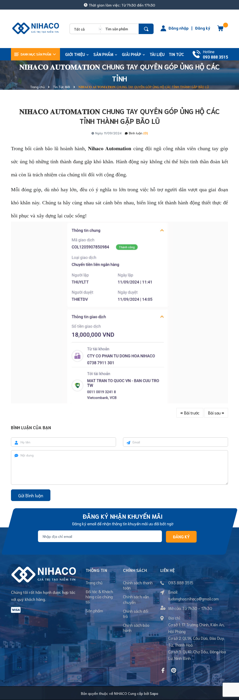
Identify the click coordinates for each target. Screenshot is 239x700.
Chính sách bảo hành (136, 627)
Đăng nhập (179, 27)
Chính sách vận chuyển (136, 599)
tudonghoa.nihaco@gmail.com (193, 598)
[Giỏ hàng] (220, 30)
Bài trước (191, 412)
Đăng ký (202, 27)
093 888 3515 (215, 57)
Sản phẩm (94, 610)
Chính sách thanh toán (138, 585)
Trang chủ (94, 582)
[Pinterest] (173, 670)
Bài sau (214, 412)
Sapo (154, 693)
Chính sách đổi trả (135, 613)
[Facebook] (162, 670)
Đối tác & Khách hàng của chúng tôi (99, 596)
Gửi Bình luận (30, 495)
